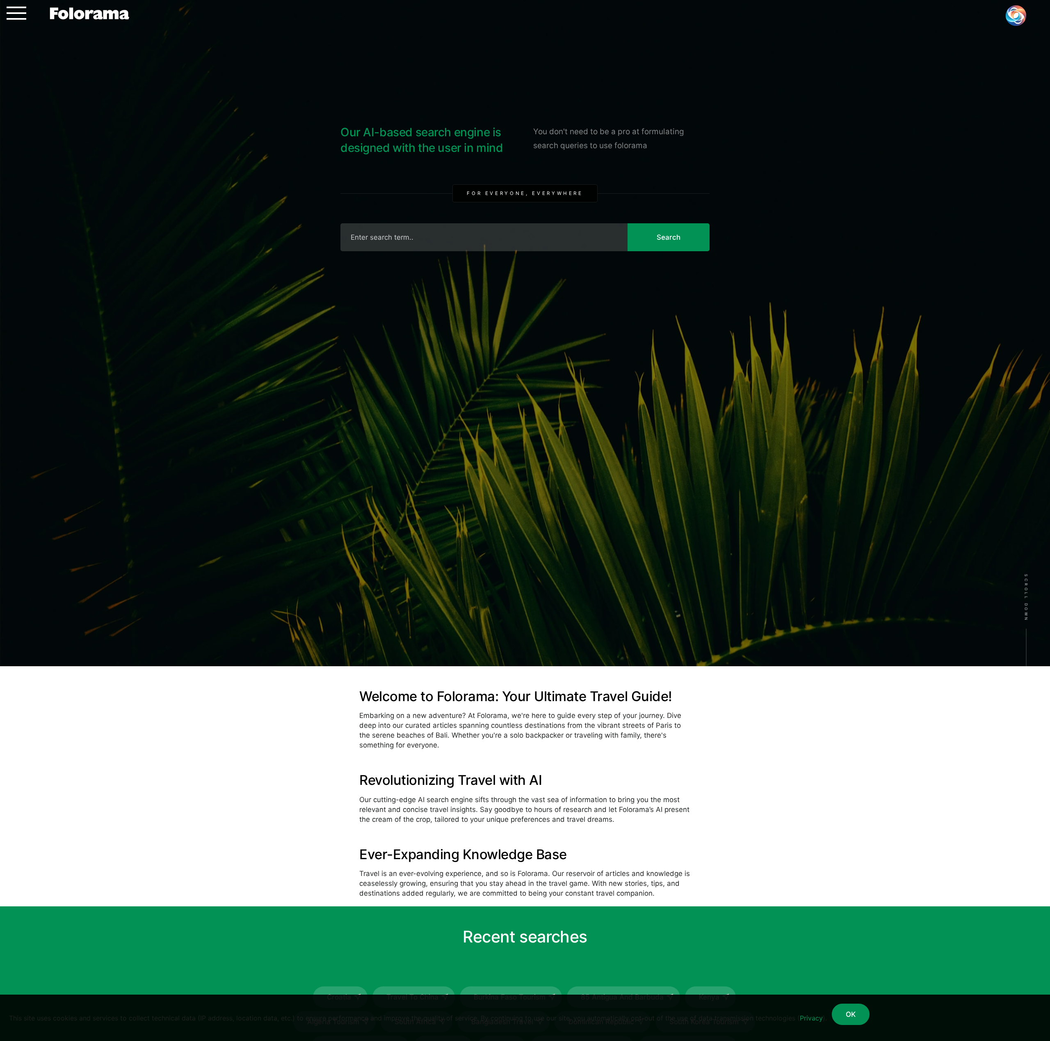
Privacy (811, 1018)
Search (668, 237)
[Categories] (13, 13)
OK (851, 1014)
